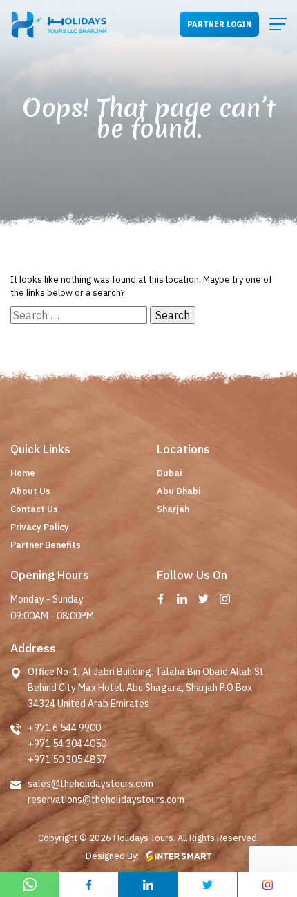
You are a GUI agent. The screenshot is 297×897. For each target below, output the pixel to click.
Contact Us (34, 509)
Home (22, 473)
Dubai (169, 473)
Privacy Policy (39, 527)
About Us (30, 491)
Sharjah (173, 509)
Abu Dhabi (178, 491)
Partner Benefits (45, 545)
